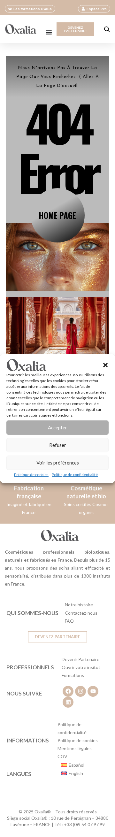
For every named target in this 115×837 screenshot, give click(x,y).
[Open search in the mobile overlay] (107, 29)
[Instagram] (80, 691)
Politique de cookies (31, 474)
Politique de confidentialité (75, 474)
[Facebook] (68, 691)
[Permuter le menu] (49, 32)
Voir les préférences (57, 462)
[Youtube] (93, 691)
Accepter (57, 427)
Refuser (57, 445)
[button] (105, 365)
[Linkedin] (68, 702)
